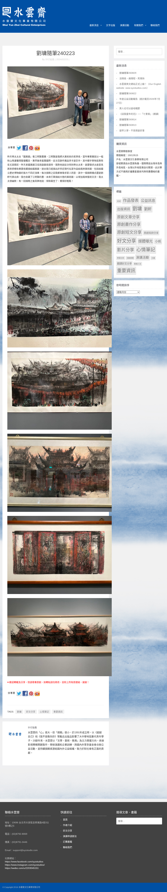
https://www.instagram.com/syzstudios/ (25, 865)
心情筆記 (44, 711)
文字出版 (110, 25)
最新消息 (94, 25)
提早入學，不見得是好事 (131, 130)
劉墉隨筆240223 (55, 53)
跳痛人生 (137, 264)
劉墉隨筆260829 (127, 73)
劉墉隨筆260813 (127, 125)
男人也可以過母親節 (129, 108)
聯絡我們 (155, 25)
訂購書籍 (67, 841)
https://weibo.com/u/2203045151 (22, 868)
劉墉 (19, 711)
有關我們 (138, 25)
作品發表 (131, 200)
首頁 (65, 819)
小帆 (158, 241)
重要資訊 (58, 711)
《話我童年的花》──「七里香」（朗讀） (139, 114)
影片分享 (125, 249)
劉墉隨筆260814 (127, 119)
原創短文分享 (129, 232)
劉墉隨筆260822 (127, 93)
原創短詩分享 (151, 232)
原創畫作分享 (129, 224)
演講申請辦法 (70, 836)
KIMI (119, 201)
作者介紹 (67, 825)
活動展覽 (130, 258)
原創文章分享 (128, 217)
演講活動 (124, 25)
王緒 (153, 258)
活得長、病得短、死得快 (131, 78)
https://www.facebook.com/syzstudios (24, 861)
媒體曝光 (145, 241)
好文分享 (30, 711)
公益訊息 (148, 201)
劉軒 (148, 209)
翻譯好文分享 (124, 263)
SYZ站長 (32, 727)
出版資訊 (123, 209)
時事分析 (120, 258)
